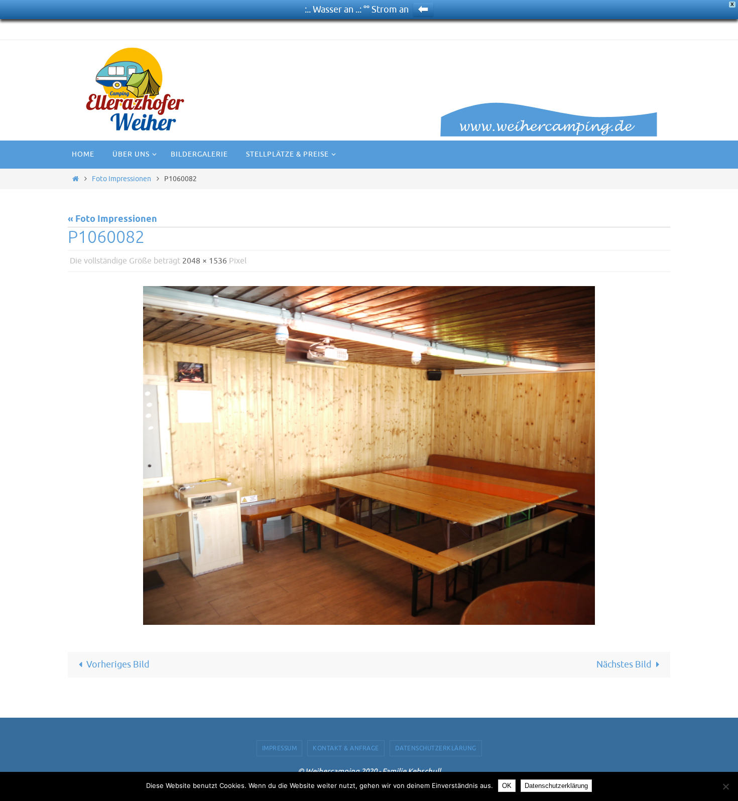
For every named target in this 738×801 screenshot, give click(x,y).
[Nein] (725, 786)
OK (507, 785)
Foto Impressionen (121, 178)
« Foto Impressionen (112, 219)
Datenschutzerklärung (435, 748)
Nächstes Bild (624, 664)
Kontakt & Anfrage (346, 748)
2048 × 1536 (204, 261)
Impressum (279, 748)
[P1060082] (369, 455)
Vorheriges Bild (118, 664)
